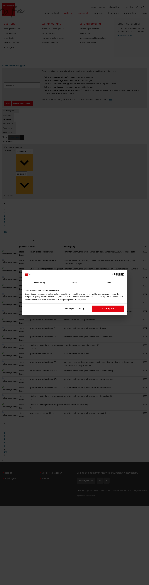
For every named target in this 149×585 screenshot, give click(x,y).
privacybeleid (80, 299)
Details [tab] (74, 282)
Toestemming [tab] (39, 283)
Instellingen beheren (72, 309)
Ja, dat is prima (108, 309)
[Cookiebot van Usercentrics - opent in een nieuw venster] (114, 274)
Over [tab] (109, 282)
